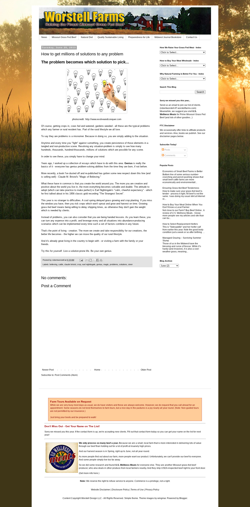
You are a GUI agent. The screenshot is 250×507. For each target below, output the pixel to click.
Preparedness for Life (139, 37)
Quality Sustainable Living (111, 37)
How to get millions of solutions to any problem (82, 54)
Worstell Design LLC (91, 498)
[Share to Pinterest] (101, 260)
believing (53, 264)
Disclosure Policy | (121, 489)
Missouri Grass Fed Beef (64, 37)
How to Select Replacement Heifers (180, 224)
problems (114, 264)
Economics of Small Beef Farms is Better (183, 171)
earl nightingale (88, 264)
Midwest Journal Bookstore (167, 37)
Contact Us (191, 37)
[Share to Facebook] (97, 260)
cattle (60, 264)
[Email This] (87, 260)
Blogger (183, 498)
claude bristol (70, 264)
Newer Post (48, 370)
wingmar (161, 498)
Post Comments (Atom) (66, 375)
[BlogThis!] (90, 260)
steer (130, 264)
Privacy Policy (152, 489)
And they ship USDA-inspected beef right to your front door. (176, 468)
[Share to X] (94, 260)
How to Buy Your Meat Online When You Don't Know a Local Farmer (182, 205)
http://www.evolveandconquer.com (103, 119)
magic (106, 264)
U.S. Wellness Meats (126, 465)
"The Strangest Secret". (112, 193)
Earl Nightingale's (104, 190)
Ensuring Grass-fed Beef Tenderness (181, 188)
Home (97, 370)
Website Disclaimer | (101, 489)
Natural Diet (87, 37)
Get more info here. (89, 473)
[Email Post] (81, 260)
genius (99, 264)
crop (79, 264)
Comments (169, 155)
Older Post (146, 370)
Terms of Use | (138, 489)
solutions (123, 264)
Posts (167, 150)
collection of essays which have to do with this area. (100, 163)
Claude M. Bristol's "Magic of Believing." (79, 176)
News (44, 37)
